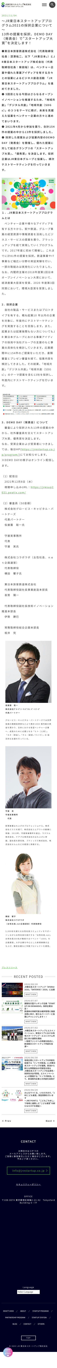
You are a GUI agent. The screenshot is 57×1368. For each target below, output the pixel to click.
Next (49, 1121)
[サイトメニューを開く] (44, 5)
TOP (28, 1338)
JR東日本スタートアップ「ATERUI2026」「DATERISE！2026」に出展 (39, 988)
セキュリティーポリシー (28, 1184)
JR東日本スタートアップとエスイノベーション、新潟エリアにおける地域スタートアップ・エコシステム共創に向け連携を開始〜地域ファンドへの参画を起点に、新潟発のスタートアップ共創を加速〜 (39, 1038)
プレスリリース (9, 967)
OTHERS (41, 1324)
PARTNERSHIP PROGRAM (15, 1317)
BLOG (15, 1324)
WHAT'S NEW (30, 994)
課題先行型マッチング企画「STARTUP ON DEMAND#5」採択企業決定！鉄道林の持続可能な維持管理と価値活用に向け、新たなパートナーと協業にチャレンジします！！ (39, 1010)
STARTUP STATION (39, 1317)
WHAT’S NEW (8, 1311)
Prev (8, 1121)
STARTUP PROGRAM (40, 1311)
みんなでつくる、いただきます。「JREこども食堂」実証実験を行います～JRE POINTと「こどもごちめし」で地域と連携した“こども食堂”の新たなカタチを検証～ (39, 1099)
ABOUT (23, 1311)
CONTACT (27, 1324)
